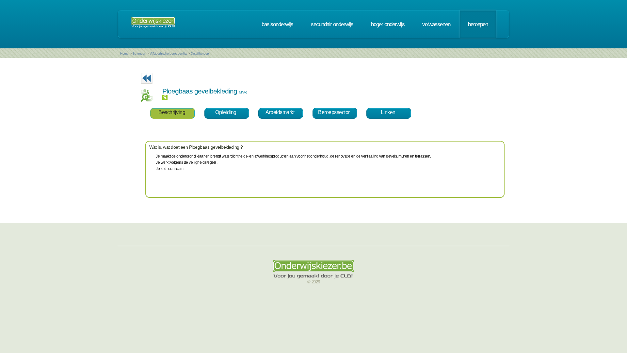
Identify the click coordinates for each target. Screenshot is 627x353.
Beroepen (139, 53)
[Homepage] (153, 24)
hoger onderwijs (388, 24)
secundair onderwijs (332, 24)
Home (124, 53)
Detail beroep (200, 53)
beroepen (478, 24)
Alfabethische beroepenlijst (168, 53)
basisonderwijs (277, 24)
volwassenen (436, 24)
